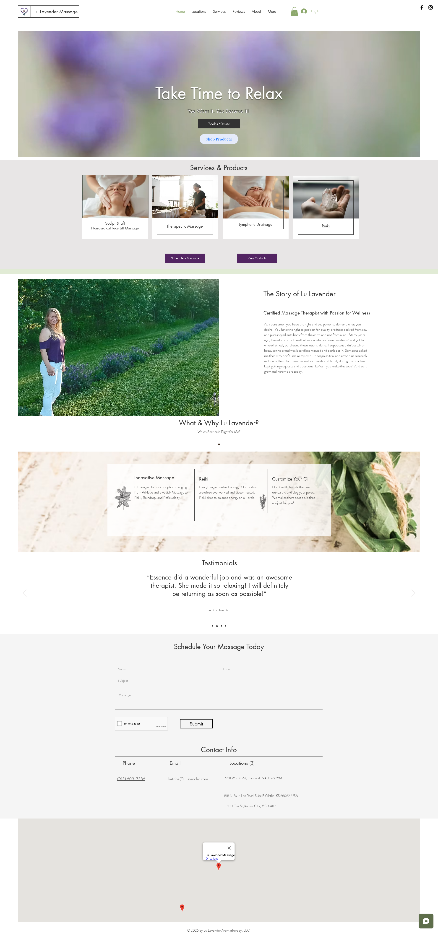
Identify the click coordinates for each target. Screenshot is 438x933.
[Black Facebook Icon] (422, 7)
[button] (294, 11)
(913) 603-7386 (131, 779)
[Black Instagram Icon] (430, 7)
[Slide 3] (225, 625)
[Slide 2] (221, 625)
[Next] (413, 593)
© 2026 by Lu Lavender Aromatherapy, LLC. (218, 930)
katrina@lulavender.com (188, 779)
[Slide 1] (213, 626)
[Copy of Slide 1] (217, 625)
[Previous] (24, 593)
